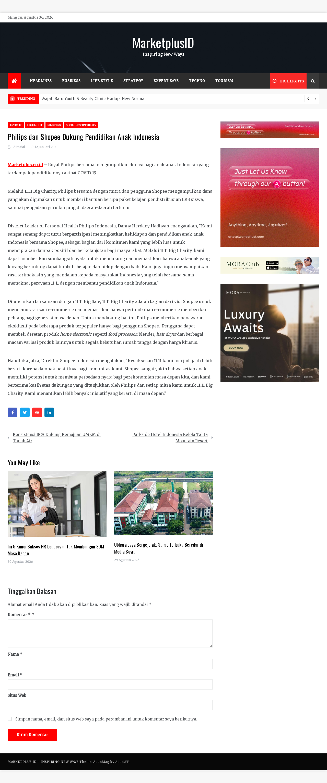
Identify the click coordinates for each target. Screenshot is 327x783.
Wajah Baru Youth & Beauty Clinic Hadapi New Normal (93, 98)
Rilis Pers (54, 125)
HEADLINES (41, 81)
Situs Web (17, 695)
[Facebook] (12, 412)
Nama (15, 654)
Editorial (18, 147)
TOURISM (224, 81)
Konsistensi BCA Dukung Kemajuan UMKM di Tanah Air (57, 438)
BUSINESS (71, 81)
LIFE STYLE (102, 81)
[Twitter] (25, 412)
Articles (16, 125)
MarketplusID (163, 42)
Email (15, 674)
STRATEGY (133, 81)
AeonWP (122, 762)
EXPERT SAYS (166, 81)
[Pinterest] (37, 412)
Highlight (34, 125)
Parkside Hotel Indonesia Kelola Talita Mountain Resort (170, 438)
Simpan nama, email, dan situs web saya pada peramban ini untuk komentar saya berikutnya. (106, 719)
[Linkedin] (49, 412)
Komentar (19, 614)
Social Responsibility (81, 125)
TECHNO (197, 81)
